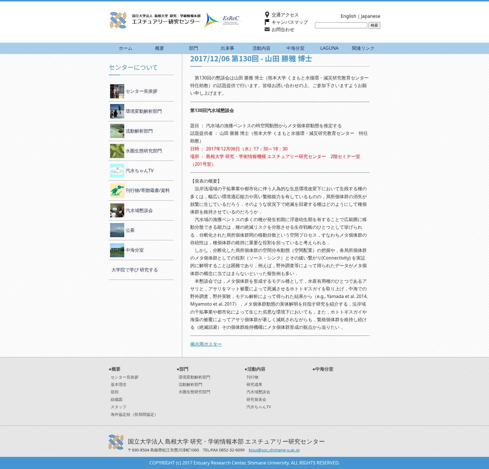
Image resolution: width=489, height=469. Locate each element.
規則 (115, 391)
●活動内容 (254, 369)
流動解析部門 (139, 131)
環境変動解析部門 (144, 111)
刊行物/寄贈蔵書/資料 (148, 190)
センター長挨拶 (141, 91)
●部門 (182, 369)
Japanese (370, 16)
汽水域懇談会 (139, 210)
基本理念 (118, 384)
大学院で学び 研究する (134, 270)
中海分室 (295, 48)
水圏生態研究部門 (144, 151)
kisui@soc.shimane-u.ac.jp (274, 450)
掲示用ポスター (206, 344)
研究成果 (254, 384)
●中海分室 (322, 369)
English (348, 16)
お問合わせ (283, 29)
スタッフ (118, 406)
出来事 (227, 48)
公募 (130, 230)
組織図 (117, 399)
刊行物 (252, 377)
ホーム (125, 48)
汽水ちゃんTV (140, 170)
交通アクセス (285, 15)
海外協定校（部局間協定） (134, 414)
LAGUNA (329, 48)
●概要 (115, 369)
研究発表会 (256, 399)
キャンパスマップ (290, 22)
